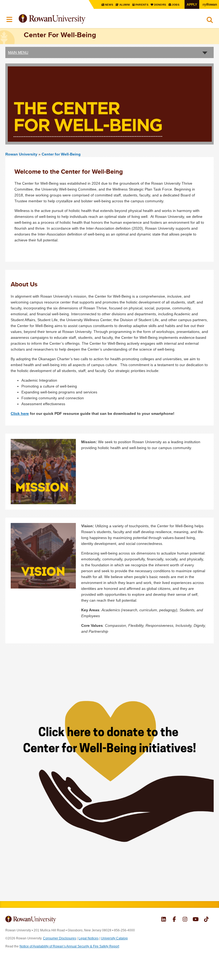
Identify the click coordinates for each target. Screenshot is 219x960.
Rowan (209, 4)
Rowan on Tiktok (206, 920)
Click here (20, 413)
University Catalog (114, 938)
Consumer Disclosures (59, 938)
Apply (192, 4)
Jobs (176, 4)
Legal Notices (89, 938)
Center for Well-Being (61, 154)
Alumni (124, 4)
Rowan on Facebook (174, 920)
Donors (160, 4)
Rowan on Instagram (185, 920)
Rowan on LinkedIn (163, 920)
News (109, 4)
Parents (142, 4)
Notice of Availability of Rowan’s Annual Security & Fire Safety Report (69, 946)
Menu (9, 19)
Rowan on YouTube (195, 920)
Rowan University (65, 19)
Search (210, 21)
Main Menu (18, 52)
